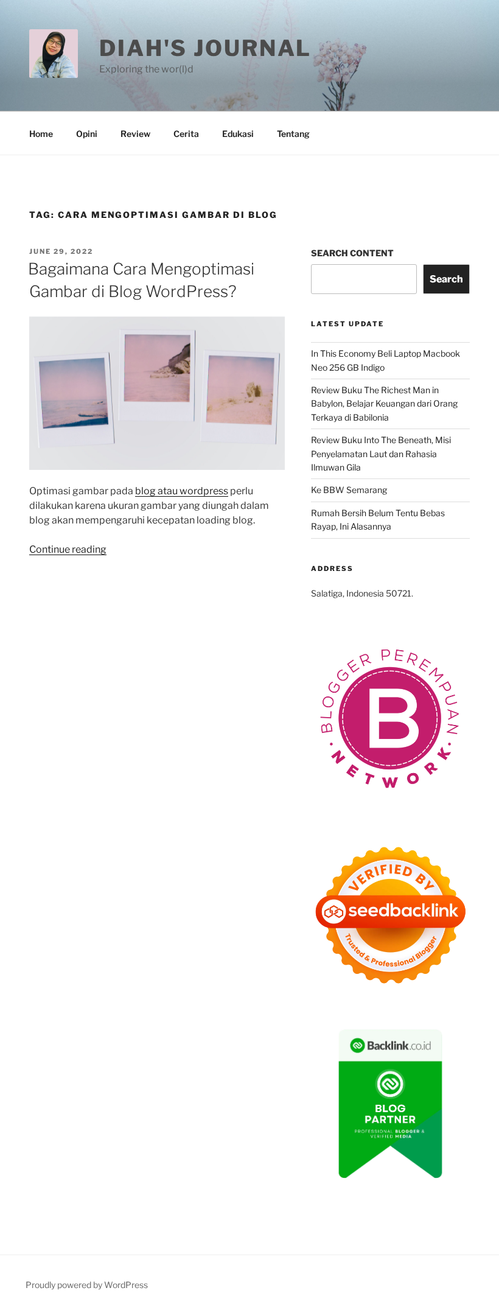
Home (41, 133)
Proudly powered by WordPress (87, 1285)
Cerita (186, 133)
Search (446, 279)
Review (135, 133)
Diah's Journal (205, 48)
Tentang (293, 133)
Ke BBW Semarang (349, 490)
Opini (86, 133)
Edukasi (238, 133)
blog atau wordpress (181, 491)
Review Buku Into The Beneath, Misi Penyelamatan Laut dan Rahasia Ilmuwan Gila (381, 453)
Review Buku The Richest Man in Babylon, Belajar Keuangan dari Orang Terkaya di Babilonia (384, 403)
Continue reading (67, 549)
